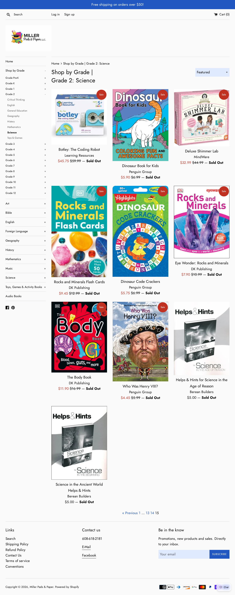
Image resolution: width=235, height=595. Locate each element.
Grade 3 (26, 144)
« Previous (130, 512)
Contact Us (13, 555)
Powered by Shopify (67, 587)
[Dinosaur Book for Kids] (140, 125)
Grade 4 (26, 149)
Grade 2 (26, 94)
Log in (55, 14)
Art (26, 203)
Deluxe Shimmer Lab (201, 151)
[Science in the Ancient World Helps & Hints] (79, 442)
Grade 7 (26, 165)
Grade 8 (26, 171)
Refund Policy (15, 549)
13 (147, 512)
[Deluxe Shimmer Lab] (201, 117)
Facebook (89, 555)
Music (26, 268)
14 (152, 512)
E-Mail (86, 546)
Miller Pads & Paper (41, 587)
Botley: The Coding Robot (79, 149)
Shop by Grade (26, 70)
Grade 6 (26, 160)
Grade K (26, 83)
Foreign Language (26, 231)
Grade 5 (26, 155)
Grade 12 (26, 193)
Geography (13, 116)
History (11, 121)
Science (12, 132)
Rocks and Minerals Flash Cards (79, 282)
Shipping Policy (17, 544)
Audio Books (13, 296)
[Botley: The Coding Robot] (79, 117)
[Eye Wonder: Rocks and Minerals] (201, 222)
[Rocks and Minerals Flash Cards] (79, 231)
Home (9, 61)
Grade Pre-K (26, 78)
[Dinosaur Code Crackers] (140, 231)
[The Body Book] (79, 337)
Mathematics (14, 127)
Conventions (15, 566)
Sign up (69, 14)
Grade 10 (26, 182)
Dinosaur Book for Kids (140, 166)
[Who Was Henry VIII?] (140, 342)
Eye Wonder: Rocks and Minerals (201, 263)
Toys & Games (14, 138)
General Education (17, 110)
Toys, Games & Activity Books (26, 287)
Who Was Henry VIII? (140, 386)
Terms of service (18, 560)
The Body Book (79, 377)
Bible (26, 213)
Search (11, 538)
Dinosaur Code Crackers (140, 281)
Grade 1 (26, 89)
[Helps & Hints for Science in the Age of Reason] (201, 338)
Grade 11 (26, 187)
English (11, 105)
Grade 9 (26, 176)
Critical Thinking (16, 99)
